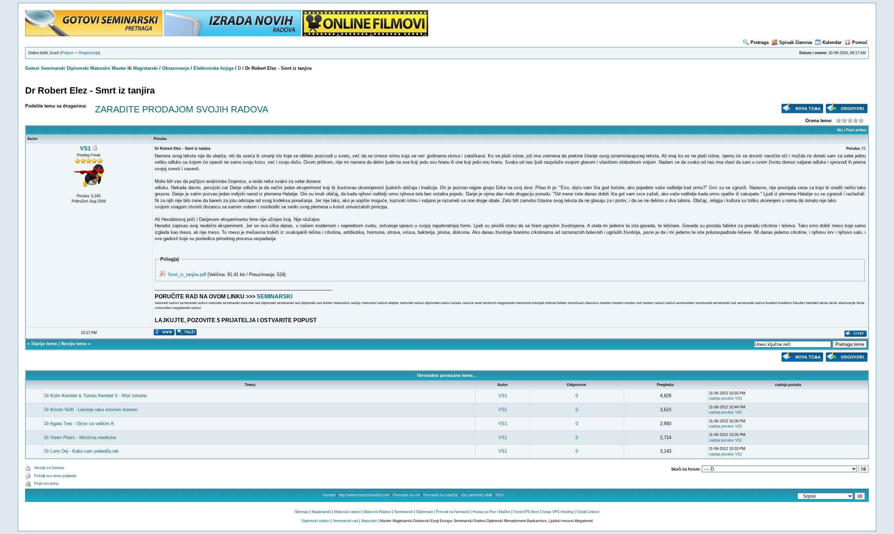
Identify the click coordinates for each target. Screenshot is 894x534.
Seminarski (53, 68)
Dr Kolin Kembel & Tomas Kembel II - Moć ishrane (95, 395)
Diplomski (78, 68)
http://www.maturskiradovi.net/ (364, 495)
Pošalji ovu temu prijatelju (55, 476)
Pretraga (759, 42)
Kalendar (832, 42)
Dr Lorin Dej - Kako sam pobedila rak (81, 451)
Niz (840, 130)
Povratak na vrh (406, 495)
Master (119, 68)
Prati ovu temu (46, 483)
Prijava (67, 53)
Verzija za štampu (49, 468)
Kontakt (329, 495)
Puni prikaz (856, 130)
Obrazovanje (175, 68)
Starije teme (44, 343)
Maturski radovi (347, 512)
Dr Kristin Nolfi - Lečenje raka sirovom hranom (91, 409)
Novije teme (74, 343)
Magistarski (145, 68)
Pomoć (859, 42)
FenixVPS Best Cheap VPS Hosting (543, 512)
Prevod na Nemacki (452, 512)
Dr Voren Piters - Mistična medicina (80, 437)
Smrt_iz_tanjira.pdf (187, 274)
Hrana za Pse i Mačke (491, 512)
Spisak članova (795, 42)
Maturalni (100, 68)
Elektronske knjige (213, 68)
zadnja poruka (721, 398)
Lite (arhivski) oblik (476, 495)
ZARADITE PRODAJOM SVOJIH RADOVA (181, 109)
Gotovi (33, 68)
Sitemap (301, 512)
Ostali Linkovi (588, 512)
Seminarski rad (345, 521)
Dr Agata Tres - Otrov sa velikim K (79, 423)
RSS (499, 495)
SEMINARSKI (274, 296)
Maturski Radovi (377, 512)
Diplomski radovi (315, 521)
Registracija (89, 53)
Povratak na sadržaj (440, 495)
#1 (864, 148)
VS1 (85, 148)
